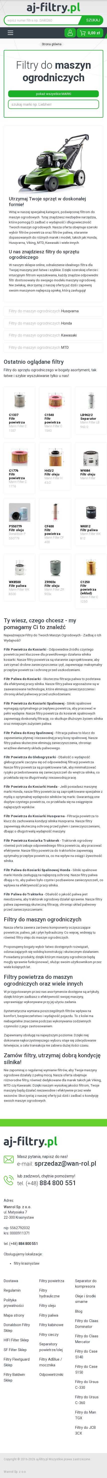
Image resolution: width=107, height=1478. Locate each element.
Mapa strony (14, 1315)
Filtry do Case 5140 (86, 1354)
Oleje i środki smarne (85, 1299)
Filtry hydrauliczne (49, 1293)
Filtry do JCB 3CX (85, 1430)
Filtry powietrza (51, 1281)
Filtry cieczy (48, 1334)
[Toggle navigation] (10, 32)
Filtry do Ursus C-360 (87, 1400)
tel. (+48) (21, 1244)
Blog (78, 1311)
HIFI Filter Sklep (16, 1340)
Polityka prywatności (14, 1303)
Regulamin (12, 1290)
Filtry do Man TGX (85, 1415)
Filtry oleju (47, 1305)
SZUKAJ (93, 20)
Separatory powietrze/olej (51, 1347)
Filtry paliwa (48, 1315)
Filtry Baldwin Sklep (14, 1377)
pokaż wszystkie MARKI (53, 94)
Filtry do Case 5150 (86, 1369)
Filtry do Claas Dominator (86, 1324)
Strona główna (51, 44)
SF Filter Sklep (15, 1350)
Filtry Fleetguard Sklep (17, 1362)
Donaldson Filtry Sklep (17, 1328)
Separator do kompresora (86, 1284)
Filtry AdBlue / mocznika (50, 1362)
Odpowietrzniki (51, 1374)
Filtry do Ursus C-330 (87, 1385)
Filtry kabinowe (51, 1325)
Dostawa (11, 1281)
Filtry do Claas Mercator (86, 1339)
